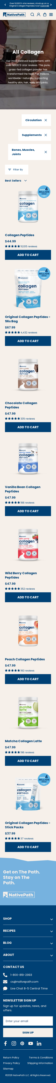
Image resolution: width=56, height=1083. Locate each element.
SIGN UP (28, 1032)
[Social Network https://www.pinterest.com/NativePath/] (22, 1043)
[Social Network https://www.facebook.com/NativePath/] (5, 1043)
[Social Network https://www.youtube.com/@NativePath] (30, 1043)
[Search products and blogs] (32, 14)
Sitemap (8, 1068)
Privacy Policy (11, 1063)
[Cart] (45, 14)
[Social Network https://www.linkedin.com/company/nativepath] (39, 1043)
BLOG (7, 943)
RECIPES (9, 931)
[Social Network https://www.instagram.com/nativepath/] (14, 1043)
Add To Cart (28, 255)
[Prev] (5, 5)
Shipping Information (40, 1063)
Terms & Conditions (41, 1057)
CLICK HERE (44, 5)
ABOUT (8, 955)
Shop (7, 918)
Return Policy (11, 1057)
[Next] (51, 5)
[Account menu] (38, 14)
